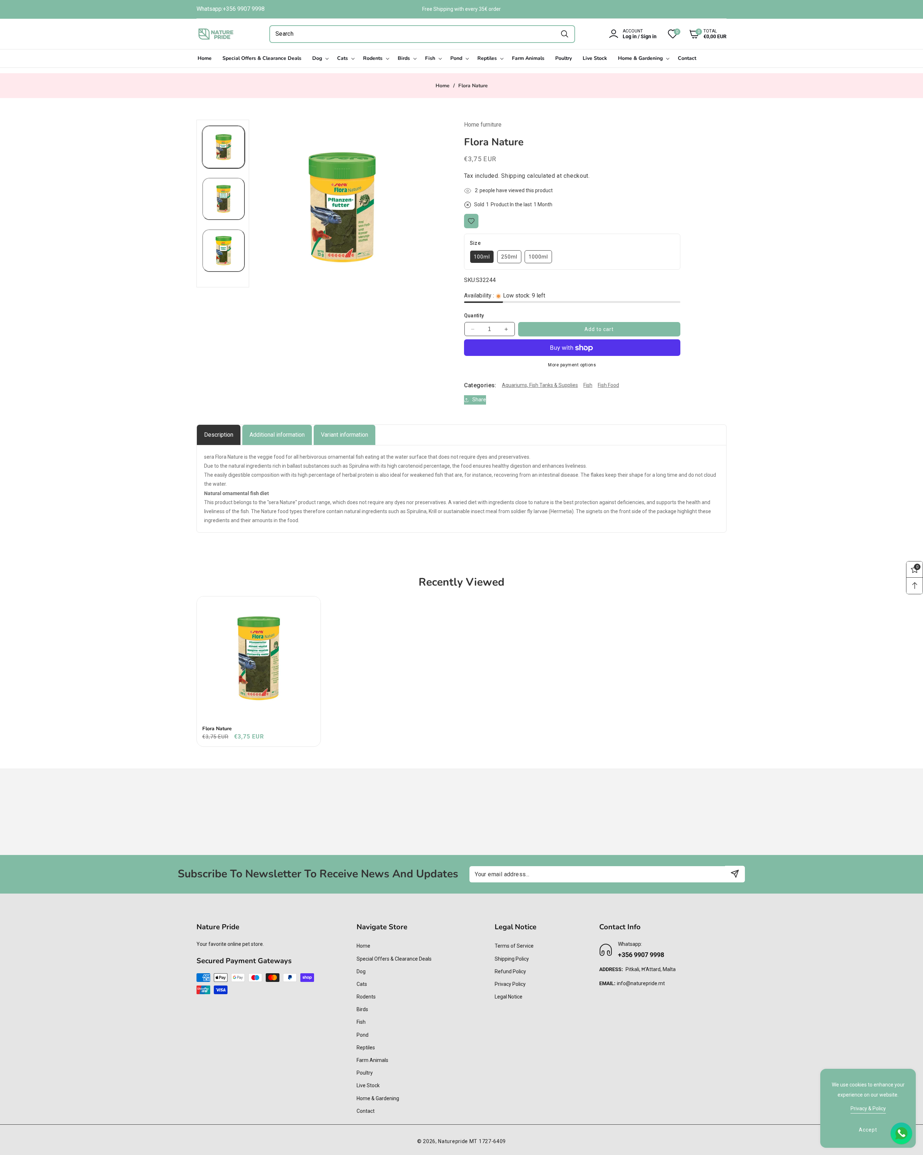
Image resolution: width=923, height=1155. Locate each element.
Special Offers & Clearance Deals (394, 958)
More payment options (572, 365)
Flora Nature (217, 729)
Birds (362, 1009)
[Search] (564, 34)
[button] (702, 33)
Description (218, 434)
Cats (362, 984)
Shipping (513, 175)
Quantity (474, 316)
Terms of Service (514, 946)
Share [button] (479, 400)
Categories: (480, 385)
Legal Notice (508, 996)
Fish (587, 385)
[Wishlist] (471, 221)
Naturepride (453, 1141)
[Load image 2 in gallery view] (223, 199)
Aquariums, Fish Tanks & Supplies (540, 385)
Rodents (366, 996)
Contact (366, 1111)
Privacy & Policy (868, 1108)
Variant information (344, 434)
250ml (509, 257)
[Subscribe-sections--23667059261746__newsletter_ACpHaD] (735, 874)
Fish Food (608, 385)
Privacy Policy (510, 984)
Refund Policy (510, 971)
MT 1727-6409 (487, 1141)
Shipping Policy (512, 958)
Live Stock (368, 1085)
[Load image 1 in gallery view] (223, 147)
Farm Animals (372, 1060)
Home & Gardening (378, 1098)
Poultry (365, 1072)
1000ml (538, 257)
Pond (362, 1034)
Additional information (277, 434)
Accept (868, 1130)
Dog (361, 971)
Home (443, 86)
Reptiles (366, 1047)
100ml (482, 257)
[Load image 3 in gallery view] (223, 250)
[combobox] (422, 34)
